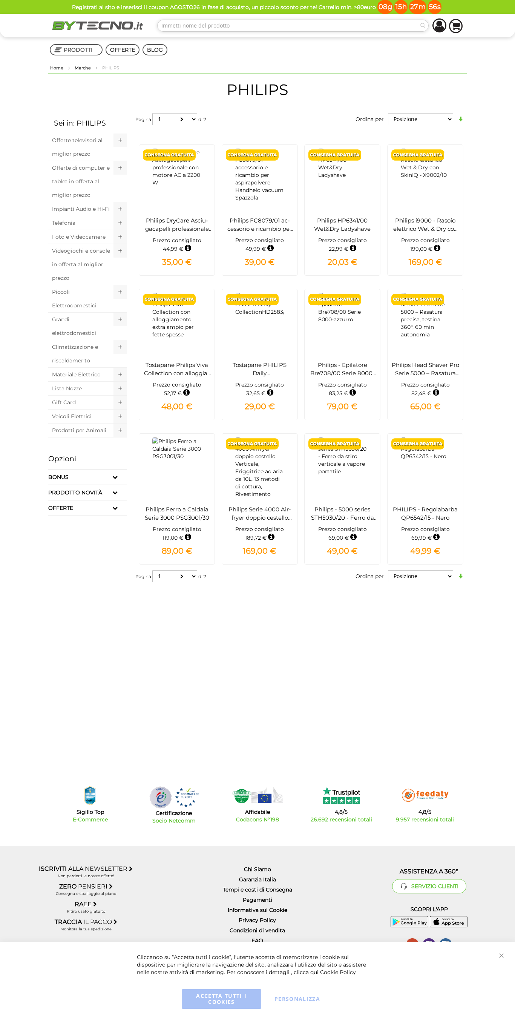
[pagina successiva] (182, 119)
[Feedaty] (425, 795)
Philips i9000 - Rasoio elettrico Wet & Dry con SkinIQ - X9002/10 (425, 229)
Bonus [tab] (58, 477)
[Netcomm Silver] (160, 797)
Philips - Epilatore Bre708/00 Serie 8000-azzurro (342, 373)
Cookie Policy (338, 972)
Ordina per (370, 119)
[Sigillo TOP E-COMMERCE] (90, 796)
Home (57, 68)
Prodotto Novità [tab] (75, 492)
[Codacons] (257, 795)
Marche (83, 68)
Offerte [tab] (60, 508)
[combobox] (293, 26)
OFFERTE (122, 49)
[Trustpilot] (341, 795)
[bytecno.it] (97, 25)
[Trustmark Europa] (187, 797)
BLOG (155, 49)
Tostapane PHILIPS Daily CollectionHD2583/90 (259, 373)
